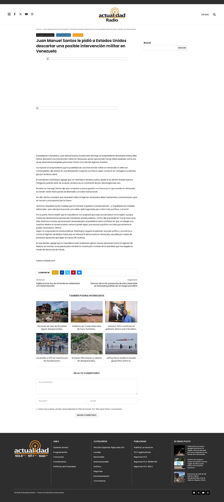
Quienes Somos (60, 447)
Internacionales (101, 461)
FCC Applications (142, 452)
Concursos (58, 457)
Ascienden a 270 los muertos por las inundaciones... (52, 359)
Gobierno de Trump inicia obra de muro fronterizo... (86, 327)
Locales (97, 452)
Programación (60, 452)
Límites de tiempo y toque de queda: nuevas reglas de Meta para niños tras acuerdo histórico (197, 463)
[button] (214, 14)
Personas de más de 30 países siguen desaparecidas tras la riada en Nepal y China (196, 477)
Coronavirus (100, 481)
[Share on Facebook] (62, 272)
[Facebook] (194, 493)
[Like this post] (56, 272)
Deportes (98, 471)
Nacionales (99, 457)
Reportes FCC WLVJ (143, 466)
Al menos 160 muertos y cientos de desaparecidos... (87, 359)
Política (97, 466)
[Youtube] (26, 14)
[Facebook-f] (14, 14)
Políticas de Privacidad (64, 466)
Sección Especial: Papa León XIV (109, 447)
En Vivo (205, 15)
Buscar (147, 42)
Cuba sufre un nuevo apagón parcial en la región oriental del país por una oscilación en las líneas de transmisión (197, 450)
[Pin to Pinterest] (73, 272)
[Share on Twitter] (67, 272)
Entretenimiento (101, 476)
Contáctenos (59, 461)
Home (38, 29)
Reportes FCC (140, 457)
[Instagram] (32, 14)
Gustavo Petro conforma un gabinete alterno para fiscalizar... (121, 327)
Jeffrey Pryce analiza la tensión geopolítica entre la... (121, 359)
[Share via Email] (79, 272)
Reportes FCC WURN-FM (145, 461)
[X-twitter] (20, 14)
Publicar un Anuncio (143, 447)
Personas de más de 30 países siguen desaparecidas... (52, 327)
